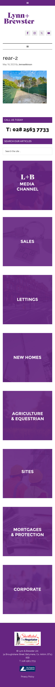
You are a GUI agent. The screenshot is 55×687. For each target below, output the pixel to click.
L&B (27, 18)
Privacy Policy (27, 676)
